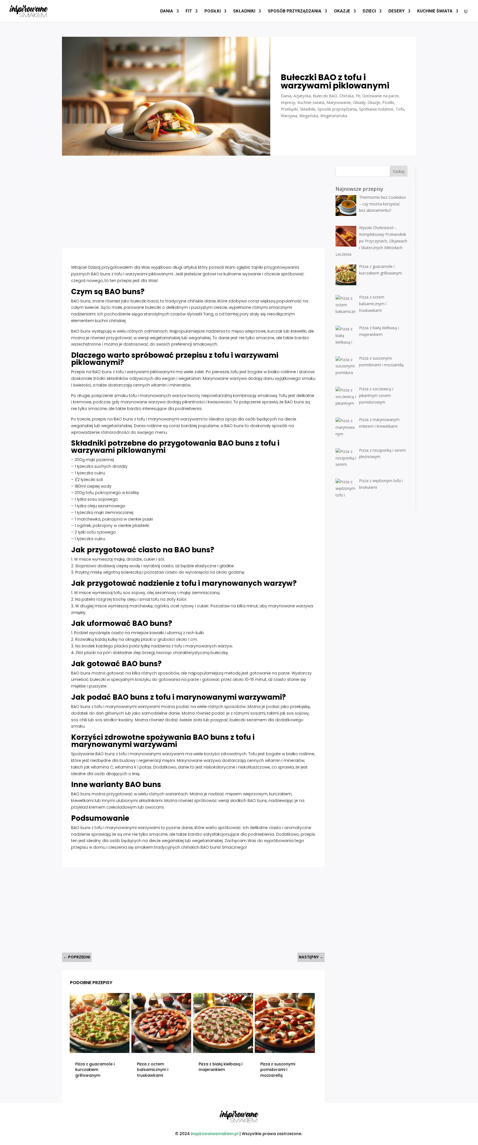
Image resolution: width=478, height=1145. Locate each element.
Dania (166, 11)
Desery (396, 11)
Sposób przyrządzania (294, 11)
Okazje (342, 11)
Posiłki (212, 11)
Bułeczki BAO (325, 95)
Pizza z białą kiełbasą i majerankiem (220, 1067)
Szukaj (398, 171)
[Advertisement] (173, 204)
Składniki (244, 11)
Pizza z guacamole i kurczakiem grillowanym (95, 1069)
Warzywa (289, 115)
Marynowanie (338, 102)
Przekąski (289, 109)
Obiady (359, 102)
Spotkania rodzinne (376, 109)
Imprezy (288, 102)
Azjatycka (302, 95)
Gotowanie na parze (380, 95)
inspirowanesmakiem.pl (214, 1133)
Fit (189, 11)
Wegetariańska (333, 115)
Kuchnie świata (435, 11)
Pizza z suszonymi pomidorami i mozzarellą (277, 1069)
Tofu (400, 109)
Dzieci (369, 11)
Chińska (346, 95)
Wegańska (308, 115)
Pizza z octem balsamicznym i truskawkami (152, 1069)
